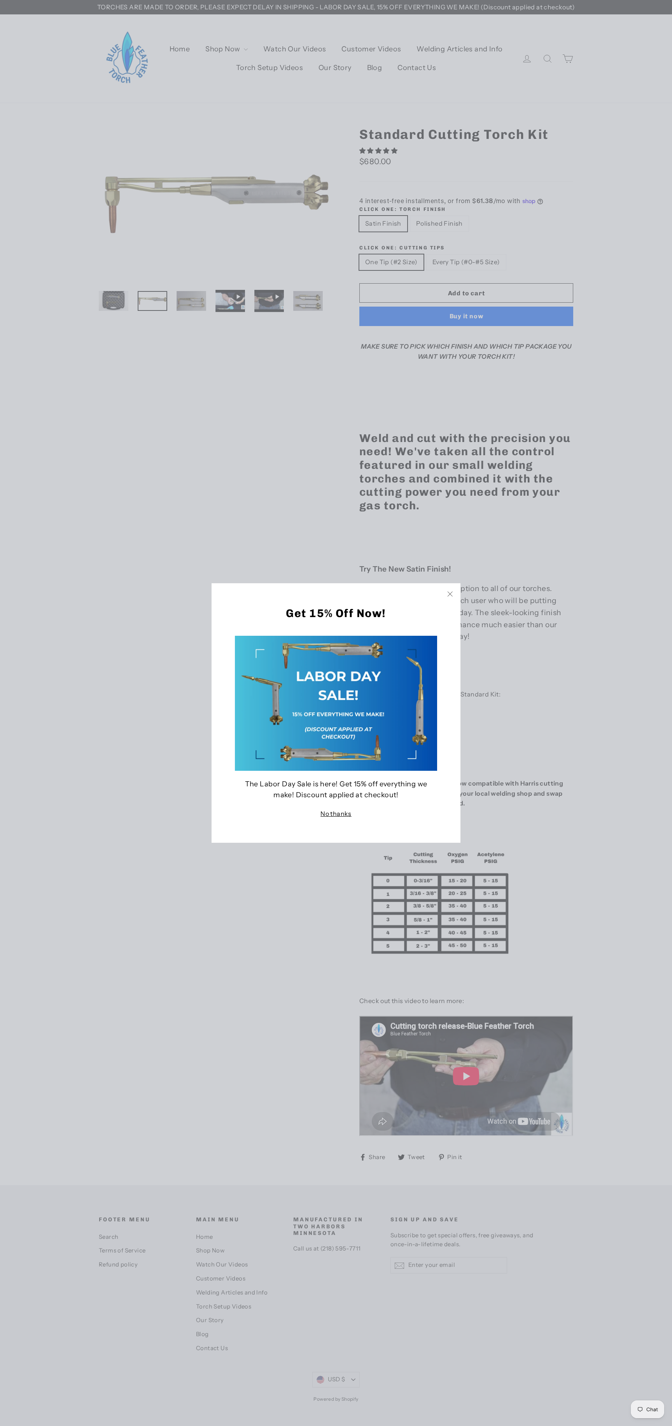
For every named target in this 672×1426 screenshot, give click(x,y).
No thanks (336, 813)
